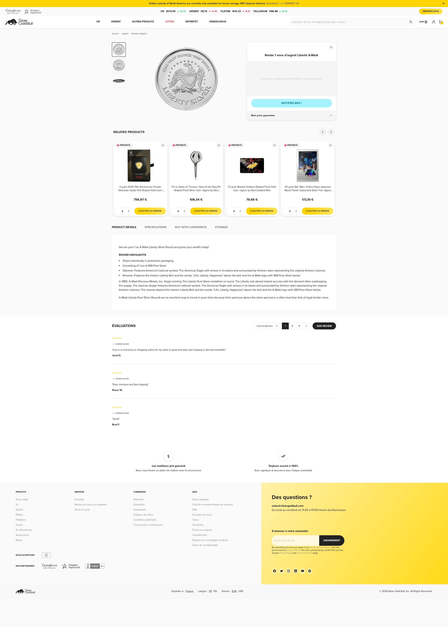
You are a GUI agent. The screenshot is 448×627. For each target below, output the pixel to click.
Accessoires (22, 535)
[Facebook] (274, 571)
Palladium (270, 11)
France (189, 591)
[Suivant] (238, 79)
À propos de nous (202, 514)
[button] (291, 115)
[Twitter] (281, 571)
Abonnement (331, 540)
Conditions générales (145, 519)
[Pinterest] (309, 571)
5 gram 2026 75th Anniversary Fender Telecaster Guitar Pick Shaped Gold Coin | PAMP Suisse (140, 188)
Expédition (139, 504)
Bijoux (19, 540)
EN (215, 591)
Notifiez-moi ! (291, 103)
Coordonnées (199, 535)
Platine (235, 11)
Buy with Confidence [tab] (191, 227)
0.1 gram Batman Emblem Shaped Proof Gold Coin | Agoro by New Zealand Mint (252, 188)
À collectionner (24, 529)
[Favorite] (331, 47)
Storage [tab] (221, 227)
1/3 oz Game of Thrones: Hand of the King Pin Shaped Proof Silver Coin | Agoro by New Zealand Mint (196, 188)
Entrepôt (79, 499)
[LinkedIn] (295, 571)
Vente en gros (82, 509)
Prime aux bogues (202, 529)
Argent (203, 11)
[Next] (331, 131)
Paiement (139, 499)
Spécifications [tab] (156, 227)
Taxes (195, 519)
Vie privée (197, 524)
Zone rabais (22, 499)
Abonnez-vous (431, 11)
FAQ (194, 509)
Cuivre (19, 524)
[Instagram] (288, 571)
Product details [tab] (124, 227)
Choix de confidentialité (205, 545)
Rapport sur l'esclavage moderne (210, 540)
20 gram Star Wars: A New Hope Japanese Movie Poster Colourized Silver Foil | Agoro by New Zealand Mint (308, 188)
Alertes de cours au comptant (91, 504)
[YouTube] (302, 571)
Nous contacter (200, 499)
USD (240, 591)
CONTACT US (291, 3)
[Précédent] (133, 79)
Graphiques (140, 509)
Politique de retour (144, 514)
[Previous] (322, 131)
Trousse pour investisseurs (148, 524)
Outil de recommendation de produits (212, 504)
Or (173, 11)
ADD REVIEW (324, 326)
